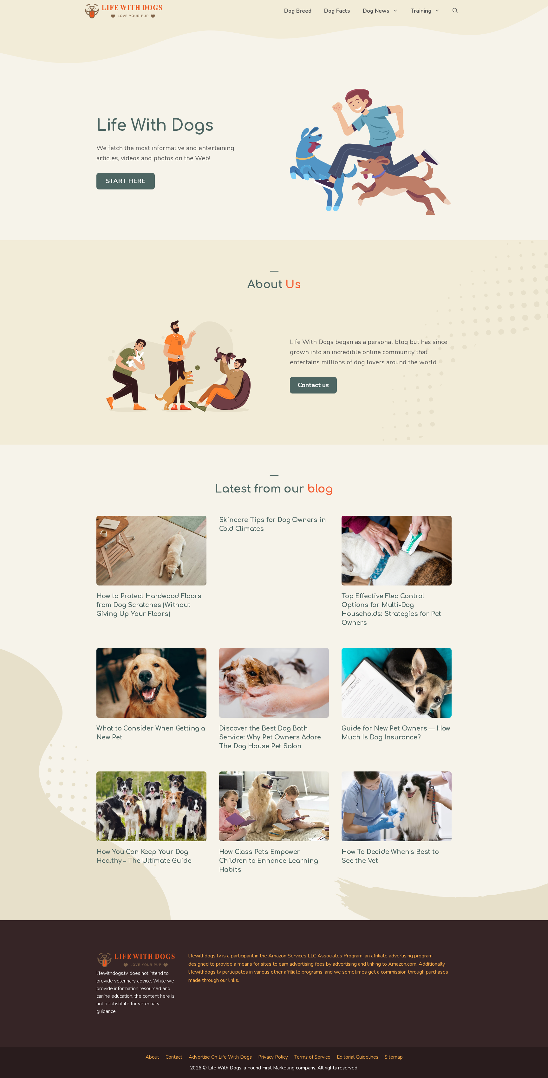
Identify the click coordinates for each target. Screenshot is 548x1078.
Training (421, 11)
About (152, 1057)
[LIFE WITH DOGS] (123, 11)
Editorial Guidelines (357, 1057)
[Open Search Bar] (455, 11)
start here (125, 181)
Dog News (376, 11)
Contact (174, 1057)
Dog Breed (297, 11)
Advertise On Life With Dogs (220, 1057)
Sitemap (394, 1057)
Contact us (313, 385)
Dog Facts (337, 11)
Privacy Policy (273, 1057)
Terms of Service (312, 1057)
